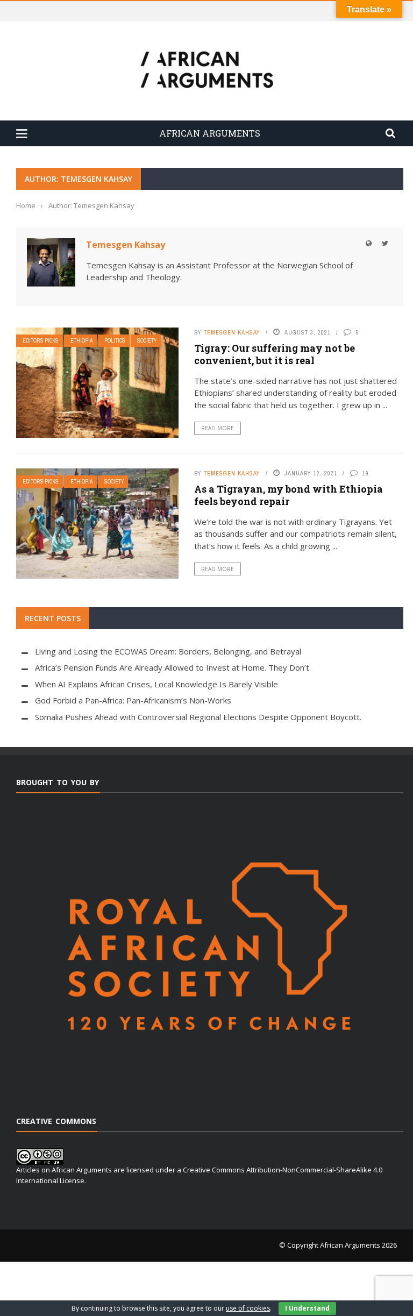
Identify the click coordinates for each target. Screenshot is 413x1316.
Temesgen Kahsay (125, 245)
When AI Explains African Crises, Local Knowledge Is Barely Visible (156, 684)
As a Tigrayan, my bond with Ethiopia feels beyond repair (288, 495)
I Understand (307, 1308)
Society (146, 340)
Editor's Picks (41, 340)
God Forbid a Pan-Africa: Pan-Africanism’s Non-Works (133, 700)
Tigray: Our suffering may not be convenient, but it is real (274, 354)
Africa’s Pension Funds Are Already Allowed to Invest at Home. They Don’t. (173, 667)
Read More (217, 428)
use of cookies (248, 1308)
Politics (114, 340)
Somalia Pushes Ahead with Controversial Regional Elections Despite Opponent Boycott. (198, 717)
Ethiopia (81, 340)
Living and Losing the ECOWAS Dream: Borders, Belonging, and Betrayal (168, 651)
